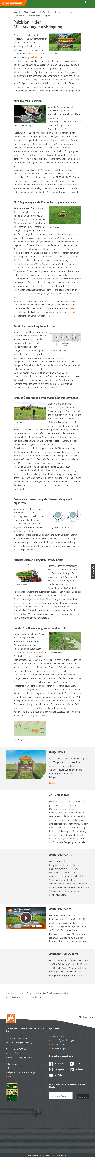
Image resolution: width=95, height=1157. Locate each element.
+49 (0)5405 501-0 (21, 1049)
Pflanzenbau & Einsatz (33, 12)
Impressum (12, 1064)
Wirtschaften (48, 12)
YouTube (58, 1075)
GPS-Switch (38, 652)
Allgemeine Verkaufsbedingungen (22, 1072)
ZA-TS (78, 121)
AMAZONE (18, 12)
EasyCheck (61, 407)
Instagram (59, 1069)
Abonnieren (82, 1097)
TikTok (78, 1063)
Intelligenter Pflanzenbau (65, 12)
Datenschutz (13, 1068)
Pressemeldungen (58, 1048)
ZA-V (69, 121)
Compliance (13, 1076)
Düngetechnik (30, 57)
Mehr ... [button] (53, 783)
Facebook (59, 1063)
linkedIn (79, 1069)
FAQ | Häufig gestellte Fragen (62, 1040)
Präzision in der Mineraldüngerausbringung (32, 15)
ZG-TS (63, 129)
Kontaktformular (57, 1036)
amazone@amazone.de (22, 1057)
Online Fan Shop (58, 1044)
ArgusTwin (18, 527)
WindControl (73, 569)
